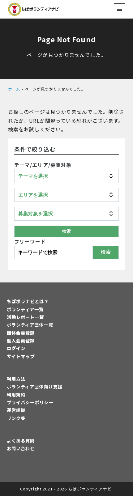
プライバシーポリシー (30, 402)
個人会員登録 (21, 340)
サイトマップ (21, 356)
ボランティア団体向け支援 (34, 386)
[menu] (119, 9)
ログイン (16, 348)
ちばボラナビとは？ (28, 301)
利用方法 (16, 378)
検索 (106, 252)
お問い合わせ (21, 448)
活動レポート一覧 (25, 317)
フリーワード (30, 241)
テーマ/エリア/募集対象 (42, 164)
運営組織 (16, 410)
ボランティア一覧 (25, 309)
